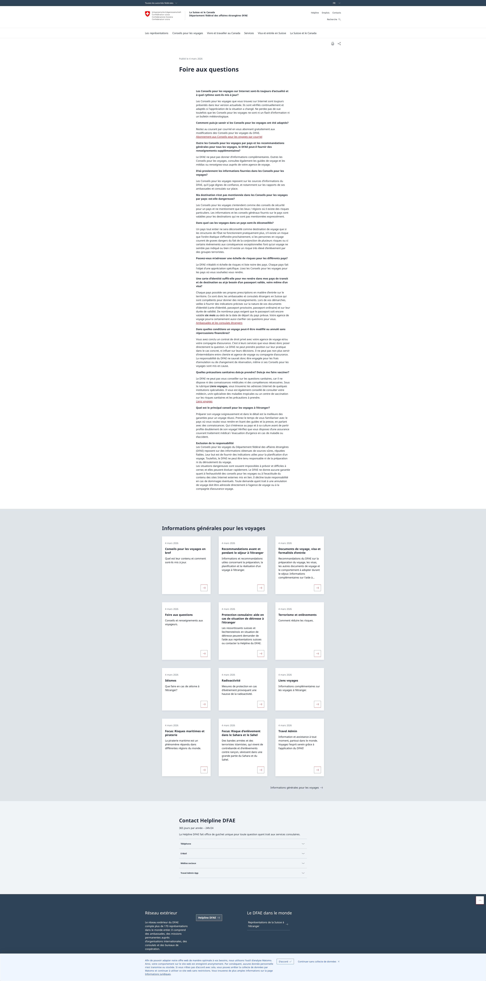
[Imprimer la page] (332, 43)
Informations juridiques (158, 974)
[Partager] (339, 43)
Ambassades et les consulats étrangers (219, 323)
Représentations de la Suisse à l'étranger (266, 924)
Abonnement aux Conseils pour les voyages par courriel (229, 136)
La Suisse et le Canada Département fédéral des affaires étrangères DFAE (218, 14)
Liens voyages (204, 401)
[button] (156, 33)
